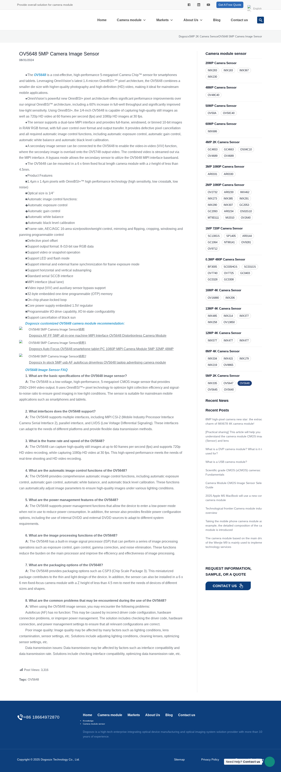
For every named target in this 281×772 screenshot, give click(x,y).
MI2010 (229, 217)
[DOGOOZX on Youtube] (208, 4)
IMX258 (212, 322)
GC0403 (245, 273)
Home (102, 20)
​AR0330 (228, 174)
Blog (217, 20)
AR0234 (228, 211)
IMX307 (228, 204)
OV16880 (213, 297)
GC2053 (244, 204)
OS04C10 (246, 149)
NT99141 (229, 242)
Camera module (129, 20)
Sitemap (179, 759)
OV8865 (228, 364)
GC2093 (212, 211)
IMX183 (228, 70)
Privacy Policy (210, 759)
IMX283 (212, 70)
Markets (162, 20)
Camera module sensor (94, 724)
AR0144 (247, 235)
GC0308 (229, 279)
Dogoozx (184, 36)
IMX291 (244, 198)
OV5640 (229, 389)
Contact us (239, 20)
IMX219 (212, 364)
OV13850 (229, 322)
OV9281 (246, 242)
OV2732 (212, 192)
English (257, 8)
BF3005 (212, 266)
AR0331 (212, 174)
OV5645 (212, 389)
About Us (190, 20)
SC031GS (250, 266)
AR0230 (228, 192)
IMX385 (228, 198)
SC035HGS (230, 266)
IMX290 (212, 204)
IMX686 (212, 131)
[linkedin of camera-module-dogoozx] (198, 4)
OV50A (212, 113)
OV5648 (33, 679)
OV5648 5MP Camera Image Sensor (59, 53)
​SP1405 (231, 235)
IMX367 (244, 70)
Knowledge (88, 721)
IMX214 (228, 315)
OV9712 (212, 248)
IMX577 (212, 340)
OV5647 (228, 383)
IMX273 (212, 198)
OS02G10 (246, 211)
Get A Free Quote (229, 4)
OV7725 (229, 273)
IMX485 (212, 315)
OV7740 (212, 273)
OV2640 (246, 217)
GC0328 (212, 279)
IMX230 (212, 76)
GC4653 (212, 149)
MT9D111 (213, 217)
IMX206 (230, 297)
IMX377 (244, 315)
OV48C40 (213, 95)
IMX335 (212, 383)
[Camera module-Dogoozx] (189, 4)
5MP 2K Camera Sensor (203, 36)
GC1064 (212, 242)
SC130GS (214, 235)
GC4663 (229, 149)
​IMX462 (244, 192)
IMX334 (212, 358)
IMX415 (228, 358)
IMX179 (244, 358)
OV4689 (212, 155)
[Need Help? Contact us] (270, 762)
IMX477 (228, 340)
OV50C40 (229, 113)
